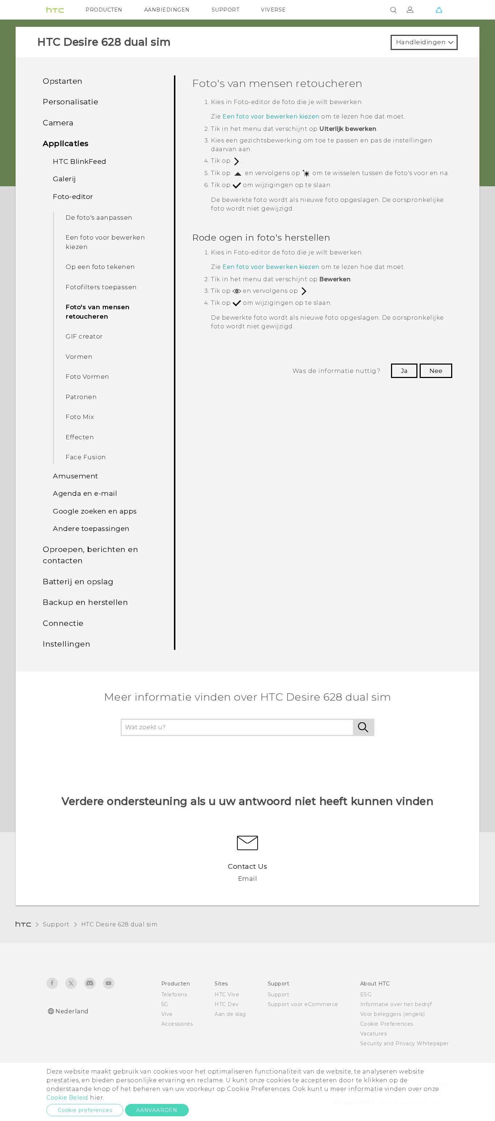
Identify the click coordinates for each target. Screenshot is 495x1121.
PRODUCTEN (104, 10)
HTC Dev (227, 1004)
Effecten (80, 437)
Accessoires (177, 1024)
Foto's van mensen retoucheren (98, 311)
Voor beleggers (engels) (392, 1014)
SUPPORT (226, 10)
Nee (435, 370)
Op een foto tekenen (100, 266)
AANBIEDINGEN (167, 10)
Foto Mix (80, 416)
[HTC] (55, 9)
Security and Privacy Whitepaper (404, 1043)
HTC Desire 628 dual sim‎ (119, 924)
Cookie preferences (85, 1110)
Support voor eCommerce (303, 1004)
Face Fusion (86, 457)
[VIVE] (439, 10)
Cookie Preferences (386, 1024)
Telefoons (174, 994)
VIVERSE (273, 10)
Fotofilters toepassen (101, 287)
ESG (366, 994)
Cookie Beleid (67, 1097)
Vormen (79, 356)
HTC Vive (227, 994)
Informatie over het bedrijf (396, 1004)
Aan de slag (230, 1014)
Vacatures (373, 1033)
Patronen (81, 396)
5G (164, 1004)
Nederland (72, 1011)
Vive (167, 1014)
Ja (404, 370)
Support (56, 924)
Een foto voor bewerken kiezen (105, 242)
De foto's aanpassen (99, 217)
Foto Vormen (87, 376)
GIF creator (84, 336)
